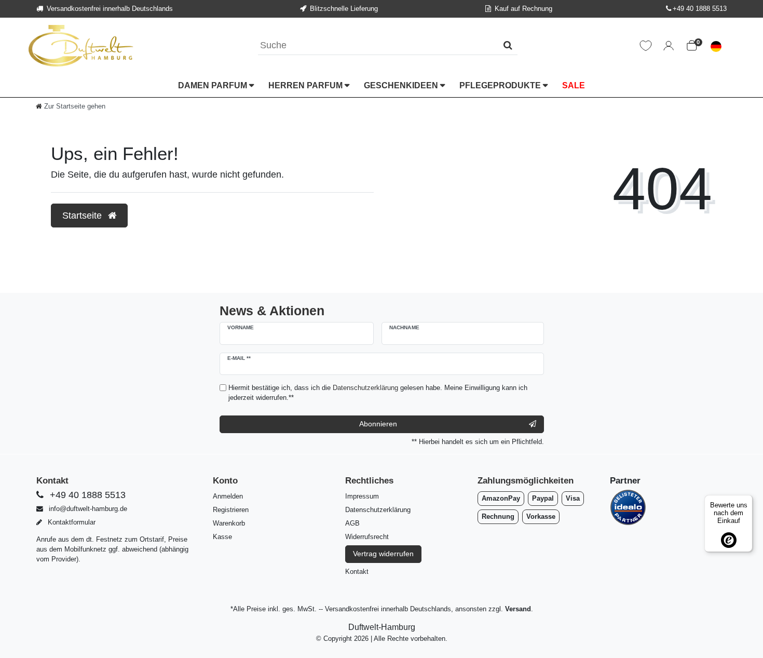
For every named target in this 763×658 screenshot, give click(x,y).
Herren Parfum (306, 85)
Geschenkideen (402, 85)
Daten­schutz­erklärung (378, 510)
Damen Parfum (213, 85)
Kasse (222, 537)
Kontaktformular (71, 522)
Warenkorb (229, 523)
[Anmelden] (668, 46)
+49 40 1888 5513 (700, 8)
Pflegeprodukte (501, 85)
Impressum (362, 496)
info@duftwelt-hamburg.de (87, 509)
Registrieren (231, 510)
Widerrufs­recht (367, 537)
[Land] (716, 46)
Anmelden (228, 496)
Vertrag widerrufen (383, 553)
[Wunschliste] (646, 45)
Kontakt (357, 571)
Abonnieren (378, 424)
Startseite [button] (83, 215)
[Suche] (507, 45)
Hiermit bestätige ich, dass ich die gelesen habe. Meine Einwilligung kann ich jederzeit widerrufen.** (377, 392)
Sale (573, 85)
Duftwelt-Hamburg (381, 627)
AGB (352, 523)
